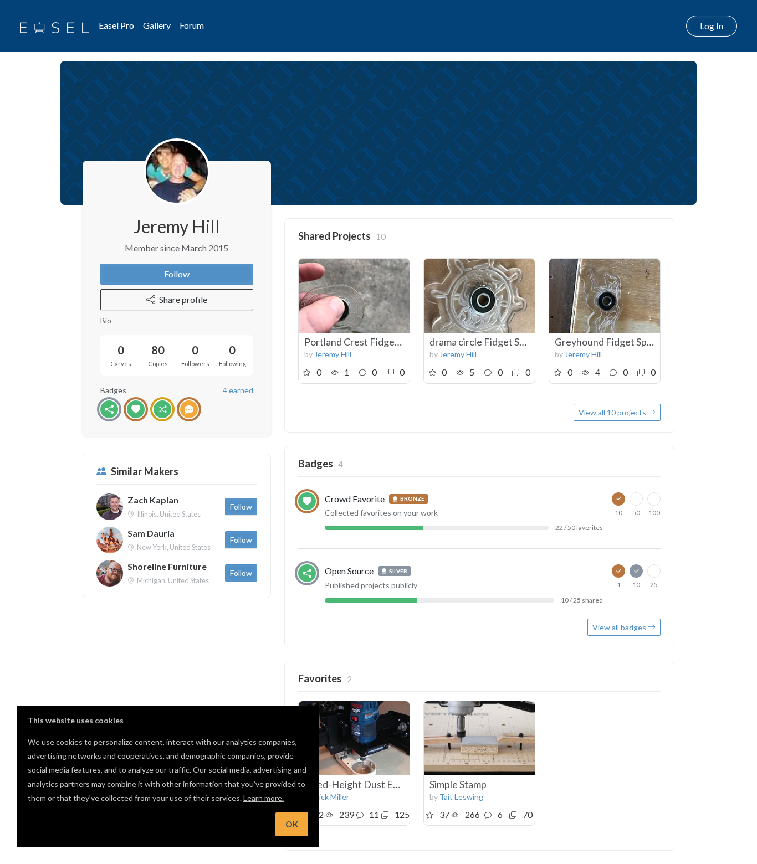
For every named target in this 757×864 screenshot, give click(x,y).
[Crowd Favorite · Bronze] (136, 409)
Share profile (183, 299)
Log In (711, 25)
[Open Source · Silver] (109, 409)
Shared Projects (334, 236)
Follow (177, 274)
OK (291, 824)
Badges (315, 463)
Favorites (320, 678)
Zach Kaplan (152, 500)
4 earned (238, 390)
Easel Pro (116, 25)
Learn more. (263, 798)
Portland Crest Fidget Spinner (368, 342)
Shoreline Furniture (167, 566)
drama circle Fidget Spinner (488, 342)
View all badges (620, 627)
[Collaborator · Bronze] (189, 409)
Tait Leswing (461, 796)
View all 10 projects (613, 412)
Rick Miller (331, 796)
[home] (54, 26)
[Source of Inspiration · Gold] (162, 409)
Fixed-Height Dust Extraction (368, 784)
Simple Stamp (458, 784)
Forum (192, 25)
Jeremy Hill (332, 354)
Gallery (157, 25)
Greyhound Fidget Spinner (612, 342)
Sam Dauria (151, 533)
